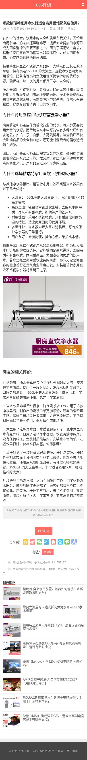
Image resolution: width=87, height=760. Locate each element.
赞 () (45, 530)
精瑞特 (48, 552)
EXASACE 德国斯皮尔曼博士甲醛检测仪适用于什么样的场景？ (52, 699)
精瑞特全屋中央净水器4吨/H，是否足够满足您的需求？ (53, 627)
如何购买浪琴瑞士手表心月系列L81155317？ (40, 562)
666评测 (43, 5)
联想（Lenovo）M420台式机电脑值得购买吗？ (52, 663)
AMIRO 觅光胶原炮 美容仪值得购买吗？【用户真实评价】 (51, 681)
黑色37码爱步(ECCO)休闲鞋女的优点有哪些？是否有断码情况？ (52, 645)
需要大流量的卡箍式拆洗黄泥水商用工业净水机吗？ (52, 609)
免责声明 (72, 751)
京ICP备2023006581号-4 (47, 751)
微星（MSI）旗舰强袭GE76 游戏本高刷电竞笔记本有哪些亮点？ (53, 717)
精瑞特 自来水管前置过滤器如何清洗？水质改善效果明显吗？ (53, 591)
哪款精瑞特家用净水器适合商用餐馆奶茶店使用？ (42, 23)
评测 (60, 28)
